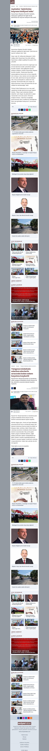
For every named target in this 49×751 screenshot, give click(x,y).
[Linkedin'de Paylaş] (24, 110)
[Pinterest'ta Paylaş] (27, 110)
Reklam (25, 739)
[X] (21, 718)
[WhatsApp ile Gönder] (30, 110)
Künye (24, 737)
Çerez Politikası (24, 746)
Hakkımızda (24, 734)
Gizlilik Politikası (24, 744)
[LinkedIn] (26, 718)
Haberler (13, 6)
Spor (17, 6)
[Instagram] (23, 718)
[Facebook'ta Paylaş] (12, 22)
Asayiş (17, 366)
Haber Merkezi (16, 45)
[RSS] (31, 718)
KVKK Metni (24, 750)
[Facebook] (18, 718)
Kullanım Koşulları (24, 742)
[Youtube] (29, 718)
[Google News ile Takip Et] (35, 45)
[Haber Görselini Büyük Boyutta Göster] (24, 35)
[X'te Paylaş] (15, 22)
